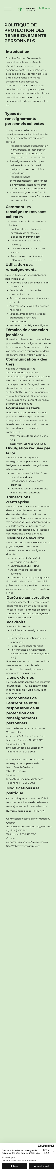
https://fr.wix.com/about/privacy (28, 443)
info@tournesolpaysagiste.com (25, 747)
